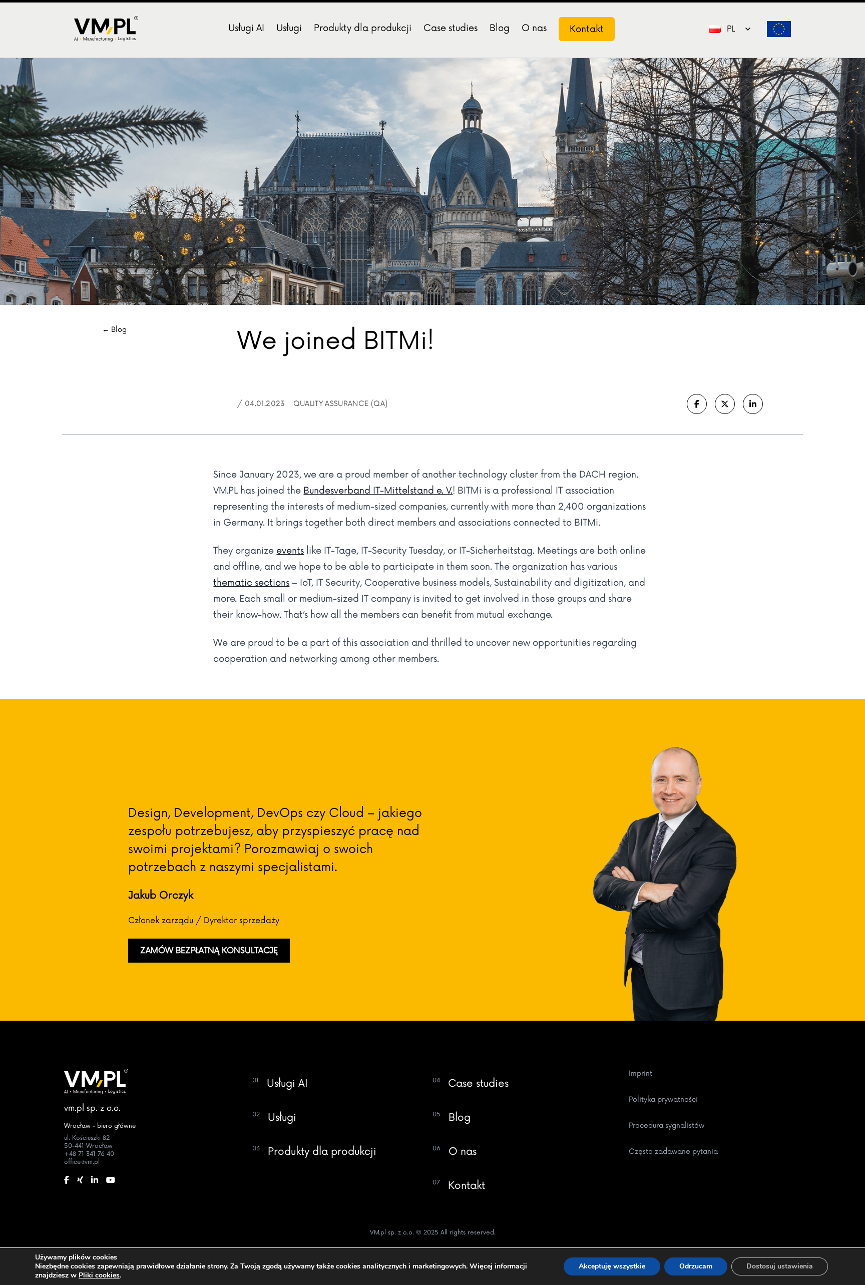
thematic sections (251, 582)
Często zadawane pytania (673, 1151)
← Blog (114, 329)
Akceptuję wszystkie (612, 1266)
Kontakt (587, 29)
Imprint (640, 1073)
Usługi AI (246, 28)
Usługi (289, 28)
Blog (500, 28)
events (290, 550)
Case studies (450, 28)
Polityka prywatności (663, 1099)
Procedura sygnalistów (666, 1125)
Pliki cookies (99, 1275)
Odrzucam (695, 1266)
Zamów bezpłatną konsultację (209, 951)
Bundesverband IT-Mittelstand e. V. (378, 490)
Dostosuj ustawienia (779, 1266)
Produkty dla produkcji (362, 28)
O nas (534, 28)
